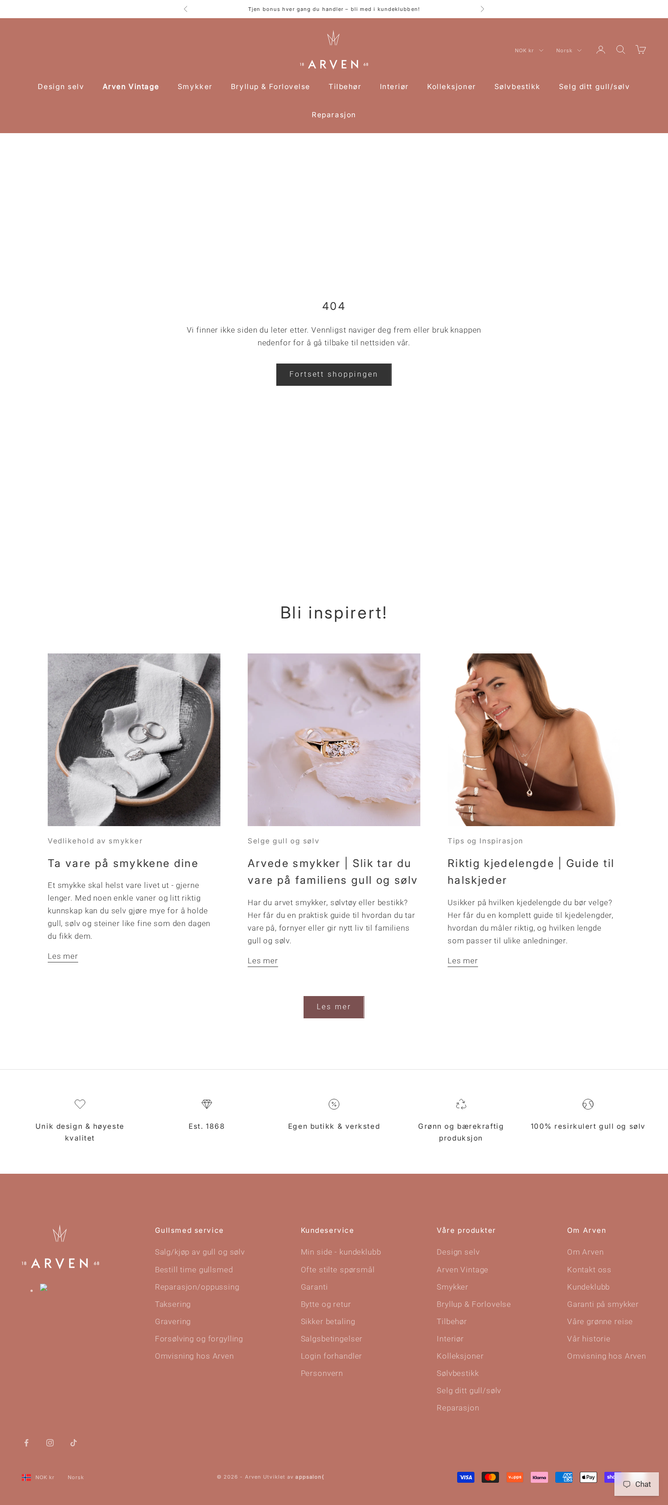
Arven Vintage (131, 86)
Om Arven (585, 1251)
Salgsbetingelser (332, 1338)
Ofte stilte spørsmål (338, 1269)
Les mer (63, 956)
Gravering (173, 1321)
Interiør (394, 86)
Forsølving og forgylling (199, 1338)
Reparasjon (334, 114)
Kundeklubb (588, 1286)
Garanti (314, 1286)
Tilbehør (345, 86)
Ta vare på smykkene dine (123, 863)
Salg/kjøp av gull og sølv (200, 1251)
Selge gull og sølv (283, 841)
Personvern (322, 1373)
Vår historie (589, 1338)
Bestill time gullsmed (194, 1269)
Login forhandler (332, 1355)
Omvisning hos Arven (194, 1355)
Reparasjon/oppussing (197, 1286)
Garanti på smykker (603, 1304)
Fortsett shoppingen (334, 374)
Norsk (564, 50)
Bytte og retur (326, 1304)
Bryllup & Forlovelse (270, 86)
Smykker (195, 86)
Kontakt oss (589, 1269)
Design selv (61, 86)
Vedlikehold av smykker (95, 841)
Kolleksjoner (451, 86)
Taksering (173, 1304)
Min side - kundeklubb (341, 1251)
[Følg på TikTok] (73, 1442)
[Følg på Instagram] (50, 1442)
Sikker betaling (328, 1321)
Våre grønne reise (600, 1321)
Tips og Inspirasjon (485, 841)
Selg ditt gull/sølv (594, 86)
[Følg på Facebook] (26, 1442)
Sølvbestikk (517, 86)
